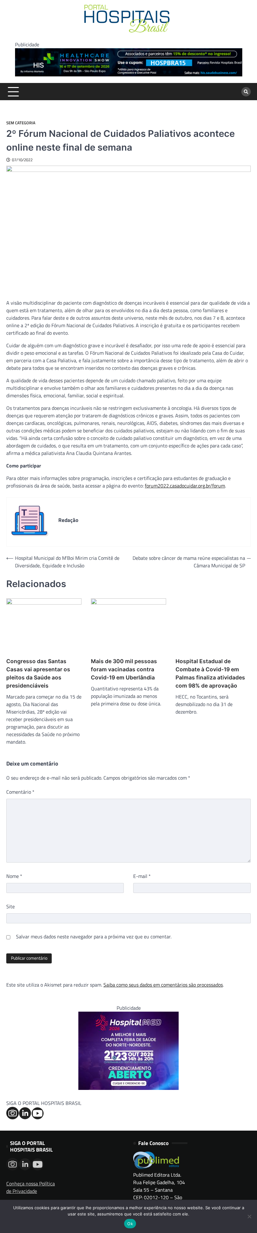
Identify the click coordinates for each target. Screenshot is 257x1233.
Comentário (20, 792)
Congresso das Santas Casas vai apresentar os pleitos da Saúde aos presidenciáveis (38, 673)
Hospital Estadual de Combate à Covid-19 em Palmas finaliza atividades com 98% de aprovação (210, 673)
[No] (249, 1216)
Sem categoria (20, 123)
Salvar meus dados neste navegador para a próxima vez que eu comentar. (93, 936)
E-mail (142, 876)
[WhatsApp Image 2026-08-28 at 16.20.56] (128, 1088)
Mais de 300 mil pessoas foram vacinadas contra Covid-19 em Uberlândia (124, 669)
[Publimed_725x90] (128, 74)
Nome (14, 876)
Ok (130, 1223)
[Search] (246, 91)
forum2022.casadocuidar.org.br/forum (185, 485)
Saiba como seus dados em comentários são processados (163, 984)
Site (10, 906)
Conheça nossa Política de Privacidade (30, 1187)
